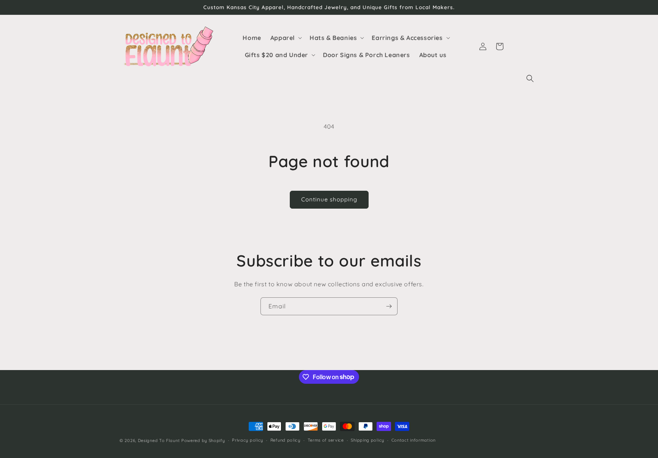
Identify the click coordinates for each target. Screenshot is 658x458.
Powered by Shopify (203, 440)
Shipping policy (367, 440)
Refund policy (285, 440)
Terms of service (326, 440)
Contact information (413, 440)
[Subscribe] (388, 306)
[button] (530, 78)
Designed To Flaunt (159, 440)
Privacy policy (247, 440)
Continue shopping (329, 199)
